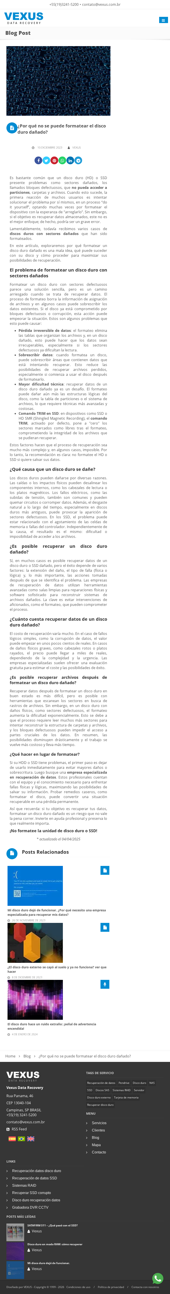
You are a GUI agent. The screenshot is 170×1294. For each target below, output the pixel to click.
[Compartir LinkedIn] (70, 160)
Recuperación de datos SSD (34, 1178)
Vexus (76, 147)
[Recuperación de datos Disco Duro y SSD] (23, 1080)
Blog (27, 1056)
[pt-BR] (20, 1140)
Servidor (139, 1090)
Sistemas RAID (122, 1090)
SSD (89, 1090)
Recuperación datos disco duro (36, 1171)
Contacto (99, 1152)
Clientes (98, 1130)
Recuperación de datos (101, 1083)
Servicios (99, 1123)
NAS (152, 1083)
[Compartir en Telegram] (78, 160)
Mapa (96, 1145)
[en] (29, 1140)
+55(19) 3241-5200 (21, 1114)
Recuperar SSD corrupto (31, 1193)
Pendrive (124, 1083)
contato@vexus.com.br (101, 4)
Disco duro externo (99, 1097)
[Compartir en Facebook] (38, 160)
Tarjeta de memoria (126, 1097)
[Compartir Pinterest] (54, 160)
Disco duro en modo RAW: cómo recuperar (54, 1244)
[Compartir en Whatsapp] (62, 160)
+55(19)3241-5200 (64, 4)
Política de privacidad (111, 1287)
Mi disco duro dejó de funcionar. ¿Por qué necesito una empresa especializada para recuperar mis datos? (57, 912)
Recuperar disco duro (100, 1105)
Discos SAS (102, 1090)
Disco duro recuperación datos (36, 1200)
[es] (11, 1140)
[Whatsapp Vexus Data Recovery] (157, 1279)
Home (10, 1056)
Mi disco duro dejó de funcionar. (48, 1263)
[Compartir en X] (46, 160)
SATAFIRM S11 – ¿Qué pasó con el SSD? (52, 1225)
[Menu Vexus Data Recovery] (163, 20)
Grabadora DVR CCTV (30, 1207)
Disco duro (139, 1083)
